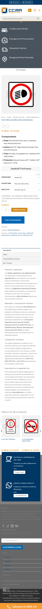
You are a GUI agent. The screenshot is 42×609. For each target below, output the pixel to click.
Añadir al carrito (19, 210)
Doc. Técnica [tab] (7, 263)
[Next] (40, 435)
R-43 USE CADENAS (8, 439)
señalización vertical (16, 235)
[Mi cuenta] (29, 10)
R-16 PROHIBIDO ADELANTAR (28, 440)
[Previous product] (7, 126)
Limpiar (38, 174)
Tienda (9, 117)
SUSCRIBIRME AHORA (12, 547)
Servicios (8, 565)
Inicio (3, 117)
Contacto (8, 569)
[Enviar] (38, 18)
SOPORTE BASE (6, 183)
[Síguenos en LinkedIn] (12, 526)
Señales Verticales (19, 117)
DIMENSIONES (6, 177)
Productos (8, 561)
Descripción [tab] (7, 250)
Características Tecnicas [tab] (11, 259)
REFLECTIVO (5, 189)
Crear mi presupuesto (13, 220)
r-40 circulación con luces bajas (17, 233)
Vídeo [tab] (5, 254)
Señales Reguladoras (33, 117)
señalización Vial (27, 235)
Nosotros (8, 557)
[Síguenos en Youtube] (16, 526)
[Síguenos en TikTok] (7, 526)
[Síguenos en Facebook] (3, 526)
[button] (34, 10)
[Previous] (1, 435)
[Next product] (3, 126)
